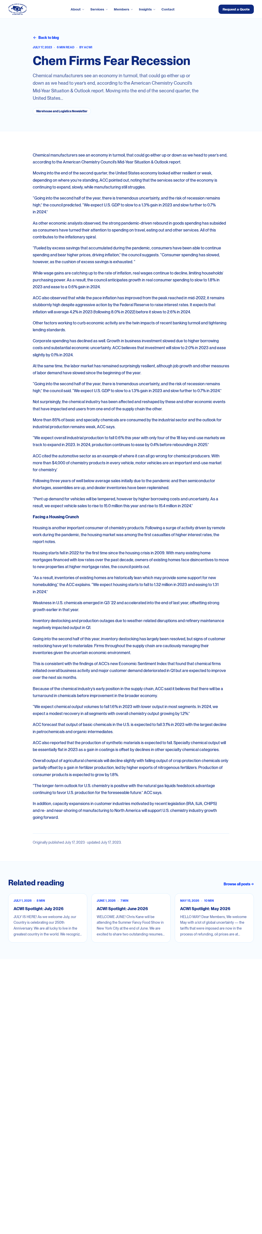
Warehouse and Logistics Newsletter (62, 111)
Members (121, 9)
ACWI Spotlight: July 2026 (38, 908)
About (76, 9)
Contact (167, 9)
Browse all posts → (239, 884)
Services (97, 9)
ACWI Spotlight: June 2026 (122, 908)
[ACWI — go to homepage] (17, 9)
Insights (145, 9)
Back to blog (48, 38)
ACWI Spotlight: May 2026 (205, 908)
